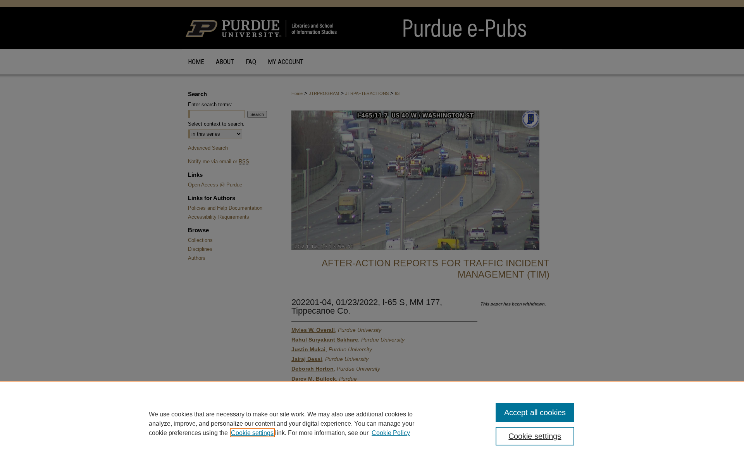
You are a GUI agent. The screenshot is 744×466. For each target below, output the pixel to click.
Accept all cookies (535, 412)
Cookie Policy (391, 433)
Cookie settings (252, 433)
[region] (372, 423)
